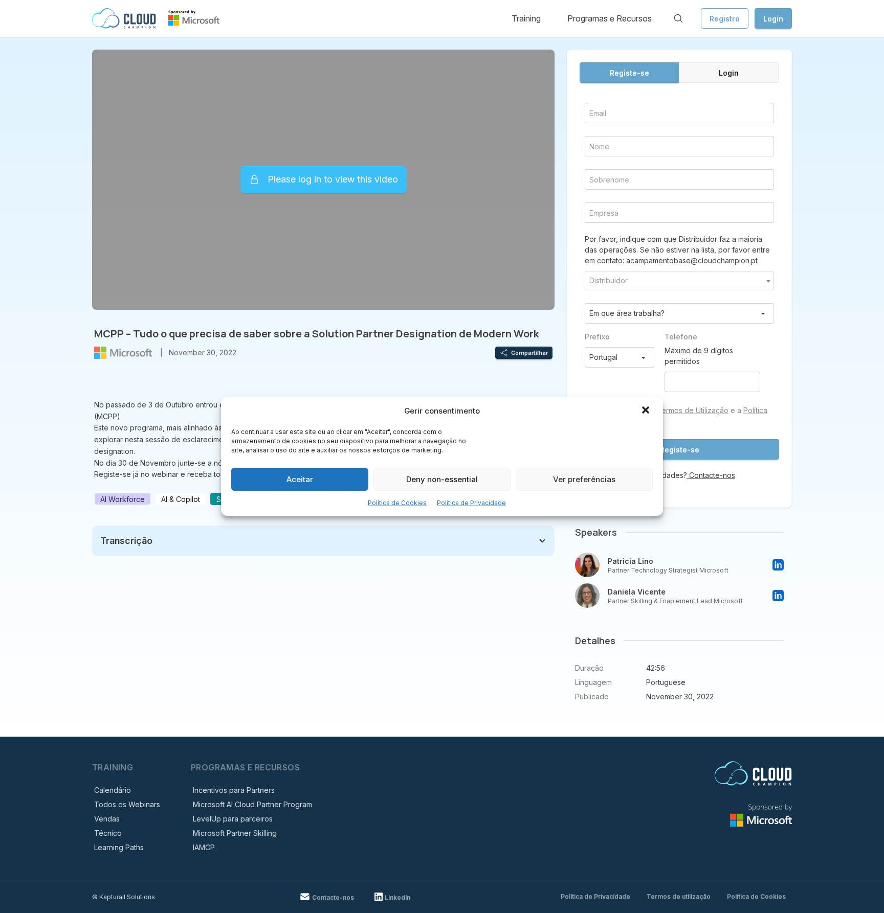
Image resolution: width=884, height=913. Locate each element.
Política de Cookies (397, 503)
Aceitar (299, 479)
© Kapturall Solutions (123, 897)
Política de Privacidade (471, 503)
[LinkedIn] (778, 564)
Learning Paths (119, 847)
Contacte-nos (711, 475)
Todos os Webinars (127, 804)
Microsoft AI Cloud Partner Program (252, 804)
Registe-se (629, 73)
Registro (725, 18)
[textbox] (679, 280)
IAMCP (204, 847)
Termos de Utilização (692, 410)
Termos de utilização (679, 896)
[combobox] (679, 280)
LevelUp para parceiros (233, 818)
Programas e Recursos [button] (609, 18)
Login (773, 18)
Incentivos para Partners (234, 790)
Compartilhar (529, 352)
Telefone (681, 336)
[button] (646, 411)
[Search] (678, 18)
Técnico (108, 833)
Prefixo (597, 336)
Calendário (112, 790)
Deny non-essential (442, 479)
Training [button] (526, 18)
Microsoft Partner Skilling (235, 833)
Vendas (107, 818)
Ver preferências (584, 479)
